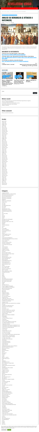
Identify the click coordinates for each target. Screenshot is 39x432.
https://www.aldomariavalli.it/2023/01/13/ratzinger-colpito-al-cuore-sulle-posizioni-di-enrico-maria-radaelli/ (19, 58)
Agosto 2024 (4, 148)
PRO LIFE (3, 375)
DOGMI (3, 265)
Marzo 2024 (4, 154)
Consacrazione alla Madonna (7, 237)
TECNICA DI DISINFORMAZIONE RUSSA (9, 404)
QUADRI (3, 386)
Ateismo (3, 215)
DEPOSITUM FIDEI (5, 254)
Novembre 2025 (5, 131)
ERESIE (3, 275)
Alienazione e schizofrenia (6, 197)
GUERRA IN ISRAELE (5, 292)
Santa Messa (4, 398)
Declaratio (4, 251)
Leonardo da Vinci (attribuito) (7, 338)
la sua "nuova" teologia (6, 333)
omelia (3, 356)
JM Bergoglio (4, 315)
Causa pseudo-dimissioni (6, 230)
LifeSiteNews (4, 340)
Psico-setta (4, 383)
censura (3, 233)
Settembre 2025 (5, 133)
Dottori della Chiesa (5, 267)
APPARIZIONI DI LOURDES (6, 210)
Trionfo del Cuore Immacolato (7, 413)
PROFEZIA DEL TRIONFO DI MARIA (8, 379)
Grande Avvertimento (6, 289)
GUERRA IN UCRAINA (5, 294)
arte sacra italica (5, 213)
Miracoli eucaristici (5, 350)
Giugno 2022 (4, 178)
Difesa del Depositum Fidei (6, 257)
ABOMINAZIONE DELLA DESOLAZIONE (9, 193)
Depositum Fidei (5, 256)
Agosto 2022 (4, 176)
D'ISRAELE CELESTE (5, 249)
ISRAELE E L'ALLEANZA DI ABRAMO (8, 314)
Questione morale (5, 387)
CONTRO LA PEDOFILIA (6, 243)
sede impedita (4, 399)
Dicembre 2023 (4, 158)
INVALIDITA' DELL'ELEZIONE (7, 306)
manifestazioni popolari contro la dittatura (9, 345)
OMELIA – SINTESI (5, 357)
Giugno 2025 (4, 137)
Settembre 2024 (5, 147)
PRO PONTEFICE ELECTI (6, 376)
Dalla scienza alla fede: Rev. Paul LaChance (9, 104)
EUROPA (3, 276)
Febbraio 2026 (4, 128)
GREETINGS (4, 291)
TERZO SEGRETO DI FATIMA (7, 410)
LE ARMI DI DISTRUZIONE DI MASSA (8, 336)
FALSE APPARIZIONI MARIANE (7, 279)
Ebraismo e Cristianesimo (6, 268)
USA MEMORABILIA (5, 419)
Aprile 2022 (4, 181)
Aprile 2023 (4, 167)
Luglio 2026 (4, 122)
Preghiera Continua (5, 370)
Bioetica (3, 223)
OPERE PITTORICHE (5, 105)
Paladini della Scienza (5, 358)
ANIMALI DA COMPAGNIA (6, 200)
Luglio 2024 (4, 149)
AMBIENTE (4, 199)
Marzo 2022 (4, 182)
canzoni (3, 226)
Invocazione (4, 307)
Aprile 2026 (4, 125)
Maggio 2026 (4, 124)
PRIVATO (3, 373)
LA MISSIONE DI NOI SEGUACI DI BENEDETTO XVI (11, 325)
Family (3, 283)
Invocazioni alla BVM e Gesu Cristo (8, 311)
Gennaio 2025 (4, 143)
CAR (2, 227)
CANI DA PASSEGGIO (5, 225)
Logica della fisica (5, 343)
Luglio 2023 (4, 163)
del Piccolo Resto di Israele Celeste (8, 253)
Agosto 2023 (4, 162)
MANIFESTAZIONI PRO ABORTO (7, 347)
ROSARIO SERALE (5, 397)
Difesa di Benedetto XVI (6, 258)
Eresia (3, 273)
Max (3, 22)
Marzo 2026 (4, 126)
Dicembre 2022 (4, 171)
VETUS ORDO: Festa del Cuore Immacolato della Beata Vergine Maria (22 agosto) (16, 100)
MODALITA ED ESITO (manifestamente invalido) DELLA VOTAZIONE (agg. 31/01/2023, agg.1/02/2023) (28, 64)
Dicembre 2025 (4, 130)
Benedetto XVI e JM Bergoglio (7, 219)
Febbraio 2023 (4, 169)
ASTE (3, 214)
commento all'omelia (5, 235)
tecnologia (4, 405)
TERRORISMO (4, 408)
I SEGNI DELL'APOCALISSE (6, 298)
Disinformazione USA (6, 261)
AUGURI (3, 216)
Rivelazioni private (5, 395)
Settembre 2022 (5, 175)
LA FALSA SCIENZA (5, 320)
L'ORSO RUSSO (4, 317)
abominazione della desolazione (7, 195)
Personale (4, 366)
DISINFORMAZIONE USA (6, 263)
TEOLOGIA (4, 406)
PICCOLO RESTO (5, 368)
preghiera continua (5, 371)
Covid (3, 245)
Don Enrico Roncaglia (6, 266)
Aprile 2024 (4, 153)
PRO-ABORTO (4, 378)
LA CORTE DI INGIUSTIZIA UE (7, 318)
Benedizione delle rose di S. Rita (7, 221)
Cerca (3, 91)
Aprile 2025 (4, 139)
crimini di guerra (5, 248)
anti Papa (3, 203)
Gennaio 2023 (4, 170)
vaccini (3, 420)
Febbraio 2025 (4, 141)
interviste (3, 304)
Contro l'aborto (4, 241)
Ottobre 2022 (4, 174)
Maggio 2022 (4, 179)
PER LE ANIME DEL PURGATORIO (8, 363)
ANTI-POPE (4, 206)
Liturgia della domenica (6, 341)
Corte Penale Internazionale (7, 244)
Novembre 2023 (5, 159)
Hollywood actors (5, 297)
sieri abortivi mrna (5, 401)
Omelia (3, 355)
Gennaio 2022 (4, 184)
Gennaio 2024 (4, 156)
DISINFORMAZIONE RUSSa (6, 260)
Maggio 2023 (4, 166)
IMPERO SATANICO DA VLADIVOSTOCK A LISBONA (11, 303)
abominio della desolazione (6, 75)
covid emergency (5, 246)
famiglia (3, 282)
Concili (3, 236)
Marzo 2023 (4, 168)
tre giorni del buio (5, 412)
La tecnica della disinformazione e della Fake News (11, 334)
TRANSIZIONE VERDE (6, 411)
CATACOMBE (4, 228)
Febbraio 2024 (4, 155)
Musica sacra (4, 352)
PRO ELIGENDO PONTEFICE (7, 374)
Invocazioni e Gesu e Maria (6, 312)
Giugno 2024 (4, 151)
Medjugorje (4, 349)
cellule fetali (4, 231)
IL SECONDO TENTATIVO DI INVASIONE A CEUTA (11, 103)
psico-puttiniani (5, 382)
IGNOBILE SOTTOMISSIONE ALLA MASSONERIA (31, 81)
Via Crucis (3, 424)
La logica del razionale (6, 324)
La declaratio (4, 319)
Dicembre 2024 (4, 144)
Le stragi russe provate (6, 337)
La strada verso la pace (6, 332)
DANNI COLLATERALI (6, 250)
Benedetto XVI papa (5, 220)
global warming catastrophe (7, 288)
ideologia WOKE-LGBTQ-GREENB (8, 299)
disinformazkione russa (6, 264)
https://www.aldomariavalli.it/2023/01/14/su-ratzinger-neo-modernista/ (15, 61)
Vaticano (3, 423)
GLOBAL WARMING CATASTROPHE (8, 287)
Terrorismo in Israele (6, 409)
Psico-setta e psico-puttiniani (7, 385)
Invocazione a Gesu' (5, 309)
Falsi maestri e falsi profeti (6, 281)
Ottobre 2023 (4, 160)
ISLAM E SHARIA (5, 313)
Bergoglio (3, 222)
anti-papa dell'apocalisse (6, 205)
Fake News (4, 277)
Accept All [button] (9, 429)
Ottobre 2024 (4, 146)
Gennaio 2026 (4, 129)
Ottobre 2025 (4, 132)
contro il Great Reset (5, 240)
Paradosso (4, 360)
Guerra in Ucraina (5, 295)
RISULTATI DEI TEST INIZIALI (7, 393)
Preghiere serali (5, 372)
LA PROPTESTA (4, 328)
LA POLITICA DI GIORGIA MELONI (8, 327)
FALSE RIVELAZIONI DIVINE (7, 280)
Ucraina (3, 416)
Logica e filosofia (5, 344)
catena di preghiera (5, 229)
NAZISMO (3, 353)
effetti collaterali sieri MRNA (7, 271)
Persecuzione (4, 364)
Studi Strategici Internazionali (7, 403)
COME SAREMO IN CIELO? (6, 234)
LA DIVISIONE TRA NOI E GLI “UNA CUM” (8, 64)
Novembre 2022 (5, 173)
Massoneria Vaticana (5, 348)
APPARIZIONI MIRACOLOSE (7, 211)
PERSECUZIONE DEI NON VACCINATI (8, 365)
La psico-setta (4, 329)
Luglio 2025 (4, 136)
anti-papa (3, 204)
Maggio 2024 (4, 152)
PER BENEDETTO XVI (5, 362)
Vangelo (3, 421)
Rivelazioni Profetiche (6, 396)
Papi (2, 359)
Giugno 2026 (4, 123)
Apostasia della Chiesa (6, 76)
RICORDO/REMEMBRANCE (6, 391)
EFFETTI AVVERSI (5, 269)
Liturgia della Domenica (6, 342)
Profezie (3, 380)
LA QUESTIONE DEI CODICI (7, 330)
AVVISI (3, 218)
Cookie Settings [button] (4, 429)
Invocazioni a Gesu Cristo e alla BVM (8, 310)
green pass (4, 290)
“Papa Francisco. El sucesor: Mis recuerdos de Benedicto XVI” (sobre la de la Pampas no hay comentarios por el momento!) (19, 82)
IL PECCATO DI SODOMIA (6, 301)
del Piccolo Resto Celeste (6, 252)
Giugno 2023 (4, 164)
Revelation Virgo (19, 3)
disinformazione (5, 259)
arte (2, 212)
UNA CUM (4, 417)
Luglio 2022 (4, 177)
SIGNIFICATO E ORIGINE (6, 402)
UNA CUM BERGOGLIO (6, 418)
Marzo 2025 (4, 140)
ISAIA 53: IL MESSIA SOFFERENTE (8, 101)
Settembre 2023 (5, 161)
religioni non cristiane (6, 389)
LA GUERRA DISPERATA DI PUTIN (8, 322)
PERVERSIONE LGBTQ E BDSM (7, 367)
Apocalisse (4, 207)
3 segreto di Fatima (5, 192)
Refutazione (4, 388)
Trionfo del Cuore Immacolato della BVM (9, 414)
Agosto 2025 (4, 135)
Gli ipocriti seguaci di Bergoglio (7, 286)
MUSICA (3, 351)
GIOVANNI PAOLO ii (5, 284)
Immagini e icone (5, 302)
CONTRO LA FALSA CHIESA (18, 76)
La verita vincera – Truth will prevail (8, 335)
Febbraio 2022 (4, 183)
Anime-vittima (4, 202)
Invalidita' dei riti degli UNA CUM (7, 305)
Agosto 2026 (4, 121)
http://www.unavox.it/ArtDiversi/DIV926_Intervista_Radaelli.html (13, 54)
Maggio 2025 (4, 138)
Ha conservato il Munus (6, 296)
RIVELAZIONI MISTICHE (6, 394)
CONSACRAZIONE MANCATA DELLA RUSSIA (10, 238)
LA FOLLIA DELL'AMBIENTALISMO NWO (9, 321)
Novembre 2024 (5, 145)
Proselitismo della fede (6, 381)
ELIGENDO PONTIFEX (6, 272)
